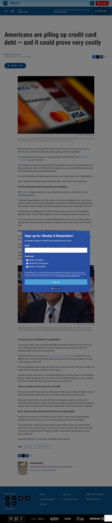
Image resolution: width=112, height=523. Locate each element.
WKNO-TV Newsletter (37, 266)
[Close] (88, 232)
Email (27, 245)
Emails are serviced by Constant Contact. (69, 276)
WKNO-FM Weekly (36, 260)
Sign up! (56, 282)
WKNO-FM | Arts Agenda (38, 263)
